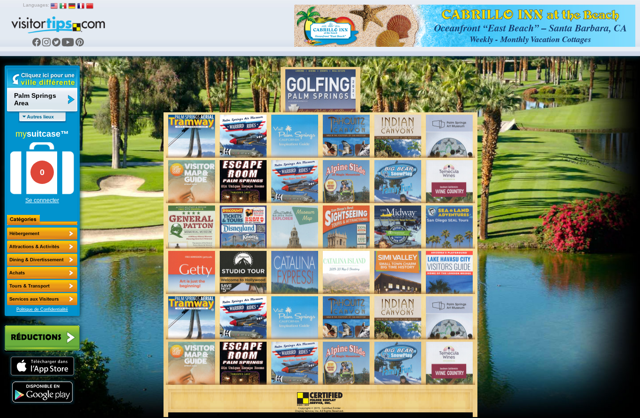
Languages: (36, 4)
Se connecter (42, 200)
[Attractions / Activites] (42, 247)
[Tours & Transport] (42, 286)
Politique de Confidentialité (42, 309)
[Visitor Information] (42, 299)
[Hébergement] (42, 233)
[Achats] (42, 273)
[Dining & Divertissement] (42, 260)
